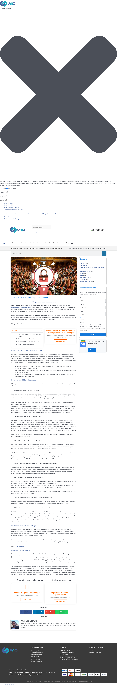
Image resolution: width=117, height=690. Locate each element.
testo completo (20, 546)
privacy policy (97, 320)
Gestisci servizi (8, 205)
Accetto (6, 214)
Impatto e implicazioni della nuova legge (29, 341)
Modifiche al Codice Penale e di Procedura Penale (29, 335)
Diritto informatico (85, 271)
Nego (16, 214)
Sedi (70, 658)
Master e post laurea (36, 650)
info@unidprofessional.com (68, 656)
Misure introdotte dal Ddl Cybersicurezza (29, 339)
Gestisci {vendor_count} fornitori (13, 207)
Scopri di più (60, 341)
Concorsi (82, 263)
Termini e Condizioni (36, 661)
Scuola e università (85, 281)
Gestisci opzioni (8, 203)
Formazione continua (37, 652)
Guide (81, 273)
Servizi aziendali (35, 659)
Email (81, 311)
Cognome (83, 304)
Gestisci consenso (9, 684)
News (38, 297)
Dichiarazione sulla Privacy (11, 219)
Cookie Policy (8, 217)
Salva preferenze (46, 214)
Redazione (75, 659)
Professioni (83, 279)
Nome (82, 298)
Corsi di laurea (35, 656)
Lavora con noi (65, 659)
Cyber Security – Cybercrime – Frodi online (92, 267)
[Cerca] (104, 253)
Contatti (76, 658)
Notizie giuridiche (84, 277)
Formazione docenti (36, 654)
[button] (58, 94)
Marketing (82, 322)
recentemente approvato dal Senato (21, 307)
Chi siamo (64, 658)
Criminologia (83, 265)
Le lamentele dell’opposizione (26, 344)
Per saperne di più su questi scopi (13, 209)
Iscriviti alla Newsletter (95, 652)
